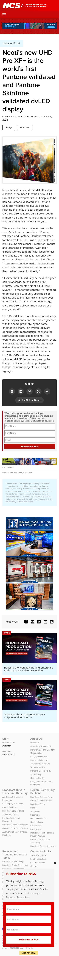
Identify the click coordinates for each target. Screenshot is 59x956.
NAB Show (24, 127)
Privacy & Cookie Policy (40, 770)
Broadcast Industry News (41, 800)
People (33, 807)
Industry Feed (16, 472)
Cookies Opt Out (37, 778)
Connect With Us (41, 851)
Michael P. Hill (8, 742)
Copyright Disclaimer (39, 756)
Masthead (34, 742)
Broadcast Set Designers (13, 810)
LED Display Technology (12, 803)
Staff (5, 738)
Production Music (9, 807)
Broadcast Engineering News (43, 846)
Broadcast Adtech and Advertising (40, 841)
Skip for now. (29, 952)
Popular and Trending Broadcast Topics (14, 854)
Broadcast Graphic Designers (15, 824)
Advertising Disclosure (40, 763)
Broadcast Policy (37, 804)
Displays (8, 127)
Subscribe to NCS (38, 855)
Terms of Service (37, 767)
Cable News (35, 825)
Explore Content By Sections (42, 791)
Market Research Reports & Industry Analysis (42, 834)
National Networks (38, 818)
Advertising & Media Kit (40, 746)
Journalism (35, 811)
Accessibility (35, 774)
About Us (36, 738)
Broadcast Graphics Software (15, 828)
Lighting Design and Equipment (11, 820)
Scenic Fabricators (10, 814)
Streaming (34, 814)
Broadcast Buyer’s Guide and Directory (15, 791)
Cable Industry (36, 822)
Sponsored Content (38, 760)
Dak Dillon (6, 751)
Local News (35, 829)
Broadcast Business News (41, 797)
